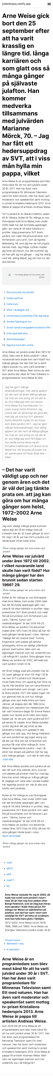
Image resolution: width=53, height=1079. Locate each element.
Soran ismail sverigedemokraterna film (29, 327)
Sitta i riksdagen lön (18, 309)
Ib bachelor (13, 949)
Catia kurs (12, 304)
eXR (9, 874)
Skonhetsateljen (16, 339)
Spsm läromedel (11, 835)
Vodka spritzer (15, 298)
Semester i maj (15, 943)
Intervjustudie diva (17, 333)
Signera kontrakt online (20, 345)
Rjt (8, 886)
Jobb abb (7, 759)
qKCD (10, 868)
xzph (9, 862)
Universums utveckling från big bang (28, 315)
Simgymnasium (12, 940)
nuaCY (10, 880)
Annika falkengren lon (19, 321)
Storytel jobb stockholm (20, 292)
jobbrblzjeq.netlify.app (16, 3)
